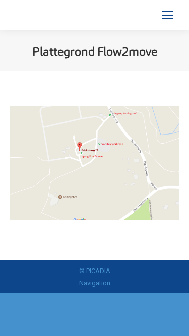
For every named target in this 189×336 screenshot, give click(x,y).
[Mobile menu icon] (167, 15)
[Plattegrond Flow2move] (94, 163)
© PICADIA (94, 271)
